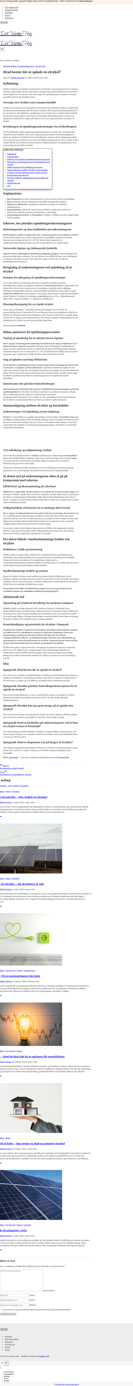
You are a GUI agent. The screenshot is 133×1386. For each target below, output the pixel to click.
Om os (7, 16)
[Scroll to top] (2, 1364)
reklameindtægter (85, 1)
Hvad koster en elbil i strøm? (12, 767)
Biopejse (8, 13)
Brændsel (9, 1342)
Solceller (16, 792)
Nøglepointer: (13, 157)
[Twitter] (4, 23)
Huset (8, 792)
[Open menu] (2, 49)
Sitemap (8, 1337)
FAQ (8, 186)
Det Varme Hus (12, 8)
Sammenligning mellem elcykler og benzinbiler (27, 170)
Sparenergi (13, 757)
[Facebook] (1, 23)
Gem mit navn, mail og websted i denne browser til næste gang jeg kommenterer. (36, 1310)
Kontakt (9, 18)
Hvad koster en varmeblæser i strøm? (15, 773)
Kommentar (49, 1291)
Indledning (11, 154)
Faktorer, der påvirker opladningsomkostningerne (28, 159)
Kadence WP (44, 1356)
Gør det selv (40, 66)
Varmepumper (11, 10)
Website (32, 1305)
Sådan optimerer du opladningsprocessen (25, 167)
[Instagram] (6, 23)
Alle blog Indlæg (10, 66)
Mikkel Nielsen (18, 78)
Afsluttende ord (13, 183)
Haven (7, 1347)
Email (32, 1300)
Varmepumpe (29, 971)
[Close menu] (0, 1367)
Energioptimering (26, 66)
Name (32, 1295)
